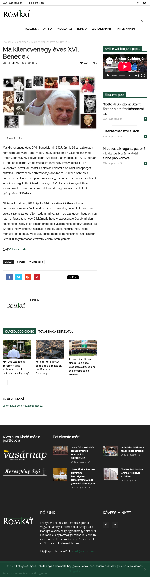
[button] (142, 21)
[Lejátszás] (108, 75)
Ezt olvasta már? (66, 437)
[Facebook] (138, 2)
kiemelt (21, 261)
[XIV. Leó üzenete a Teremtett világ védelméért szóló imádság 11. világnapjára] (17, 349)
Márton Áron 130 (125, 29)
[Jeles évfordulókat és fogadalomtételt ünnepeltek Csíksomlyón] (60, 450)
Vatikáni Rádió (18, 249)
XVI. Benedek (36, 261)
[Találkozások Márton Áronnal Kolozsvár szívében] (110, 474)
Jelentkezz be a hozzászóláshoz (23, 405)
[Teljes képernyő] (143, 75)
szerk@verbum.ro (83, 551)
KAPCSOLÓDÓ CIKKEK (19, 331)
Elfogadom (75, 571)
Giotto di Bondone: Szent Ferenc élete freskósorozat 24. (123, 108)
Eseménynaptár (101, 29)
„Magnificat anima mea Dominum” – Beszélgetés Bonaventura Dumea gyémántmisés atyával (83, 476)
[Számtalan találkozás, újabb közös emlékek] (110, 451)
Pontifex (47, 29)
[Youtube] (144, 2)
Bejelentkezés (36, 2)
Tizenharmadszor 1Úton (121, 131)
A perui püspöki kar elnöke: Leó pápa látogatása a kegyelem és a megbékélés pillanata (82, 367)
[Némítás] (137, 75)
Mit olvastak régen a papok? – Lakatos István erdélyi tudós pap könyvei (124, 153)
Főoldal (7, 41)
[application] (125, 66)
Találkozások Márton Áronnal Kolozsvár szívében (132, 473)
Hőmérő (82, 29)
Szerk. (15, 62)
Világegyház (64, 29)
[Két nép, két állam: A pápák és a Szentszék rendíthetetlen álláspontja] (50, 349)
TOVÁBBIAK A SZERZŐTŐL (55, 331)
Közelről (31, 29)
